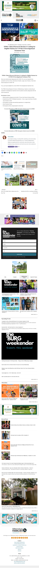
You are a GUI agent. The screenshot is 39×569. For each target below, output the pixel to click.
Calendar (35, 20)
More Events (33, 314)
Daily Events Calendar (19, 547)
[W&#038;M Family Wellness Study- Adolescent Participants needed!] (19, 164)
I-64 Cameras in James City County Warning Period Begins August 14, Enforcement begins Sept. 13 (18, 463)
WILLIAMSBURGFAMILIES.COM (19, 561)
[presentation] (10, 286)
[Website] (17, 146)
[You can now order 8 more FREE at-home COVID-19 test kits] (31, 164)
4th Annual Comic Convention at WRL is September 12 (28, 312)
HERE (33, 108)
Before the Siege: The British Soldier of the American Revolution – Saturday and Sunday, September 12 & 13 (19, 472)
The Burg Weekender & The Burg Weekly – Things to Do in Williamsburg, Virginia (10, 294)
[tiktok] (21, 538)
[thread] (27, 538)
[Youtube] (17, 538)
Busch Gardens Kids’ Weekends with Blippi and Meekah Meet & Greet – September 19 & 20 (9, 399)
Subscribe (19, 254)
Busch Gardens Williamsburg (19, 542)
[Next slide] (36, 392)
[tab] (5, 277)
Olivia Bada (17, 52)
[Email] (15, 146)
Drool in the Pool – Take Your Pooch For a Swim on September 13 (10, 312)
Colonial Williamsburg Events (19, 543)
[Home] (8, 44)
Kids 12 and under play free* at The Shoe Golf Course (10, 376)
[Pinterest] (16, 538)
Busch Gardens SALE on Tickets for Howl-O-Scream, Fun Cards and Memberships (15, 364)
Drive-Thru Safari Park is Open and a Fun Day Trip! (10, 191)
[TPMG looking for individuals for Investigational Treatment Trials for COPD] (7, 164)
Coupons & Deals (19, 546)
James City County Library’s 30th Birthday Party (11, 506)
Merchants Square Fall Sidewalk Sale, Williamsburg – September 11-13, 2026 (28, 399)
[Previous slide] (2, 392)
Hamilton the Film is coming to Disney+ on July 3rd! (29, 191)
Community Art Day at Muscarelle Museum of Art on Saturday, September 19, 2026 (28, 294)
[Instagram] (14, 538)
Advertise (19, 550)
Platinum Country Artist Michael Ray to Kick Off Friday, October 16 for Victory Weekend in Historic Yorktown (18, 369)
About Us (19, 549)
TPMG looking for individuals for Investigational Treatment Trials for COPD (6, 169)
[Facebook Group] (23, 538)
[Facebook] (12, 538)
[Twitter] (19, 538)
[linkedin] (25, 538)
